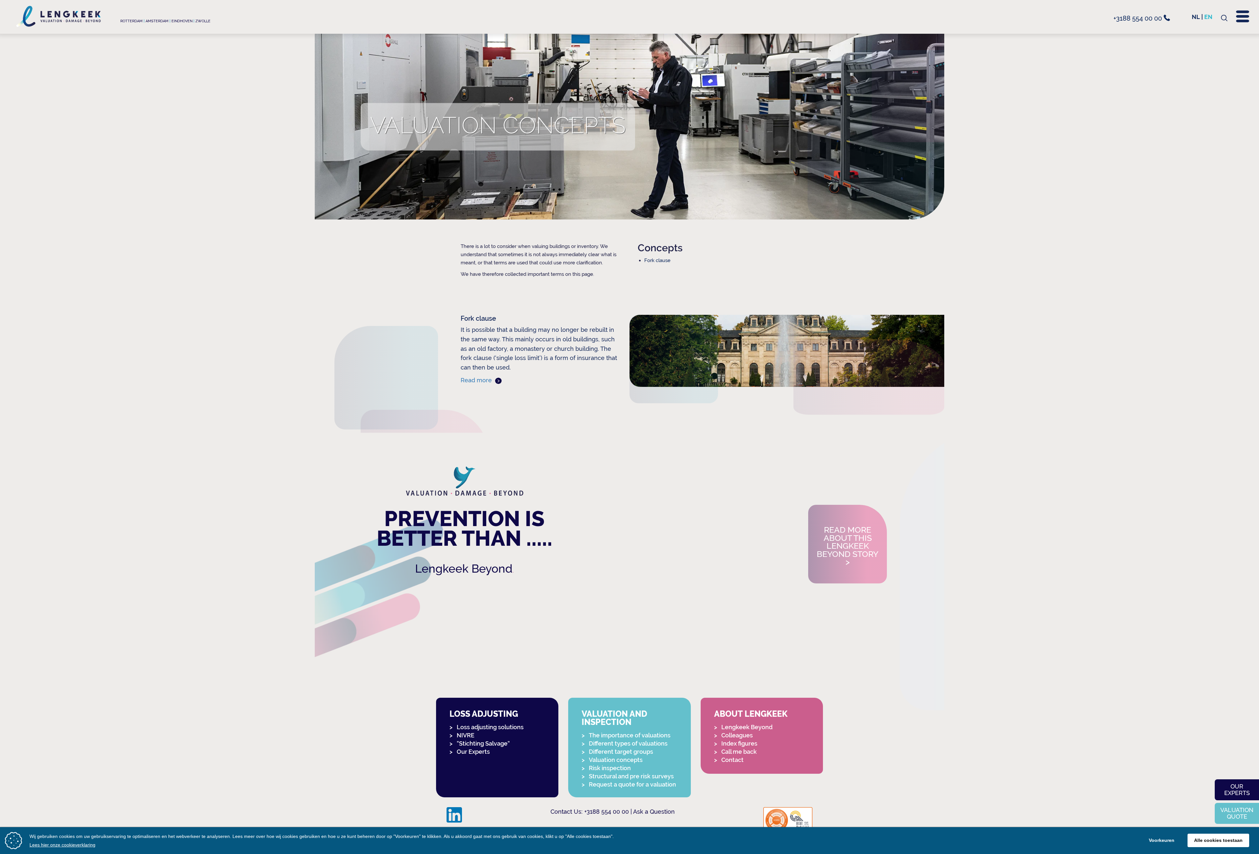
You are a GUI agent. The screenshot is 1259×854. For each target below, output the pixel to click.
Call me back (739, 751)
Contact (732, 759)
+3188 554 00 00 (1138, 18)
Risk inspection (610, 768)
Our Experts (473, 751)
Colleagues (737, 735)
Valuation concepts (616, 759)
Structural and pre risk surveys (631, 776)
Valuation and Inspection (614, 718)
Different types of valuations (628, 743)
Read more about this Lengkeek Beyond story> (847, 546)
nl (1196, 16)
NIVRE (465, 735)
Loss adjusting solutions (490, 727)
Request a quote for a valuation (632, 784)
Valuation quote (1236, 813)
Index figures (739, 743)
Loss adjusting (484, 714)
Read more (477, 380)
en (1208, 16)
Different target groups (621, 751)
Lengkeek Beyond (463, 568)
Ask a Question (654, 811)
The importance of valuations (629, 735)
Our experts (1237, 789)
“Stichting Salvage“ (483, 743)
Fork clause (657, 260)
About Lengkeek (751, 714)
